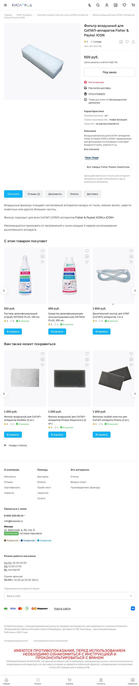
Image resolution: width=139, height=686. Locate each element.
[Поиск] (98, 5)
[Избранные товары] (124, 5)
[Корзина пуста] (133, 5)
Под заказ (109, 72)
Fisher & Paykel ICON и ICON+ (94, 217)
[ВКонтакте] (133, 608)
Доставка (92, 193)
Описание (13, 193)
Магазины (10, 476)
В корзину (13, 331)
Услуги (41, 498)
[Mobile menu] (5, 5)
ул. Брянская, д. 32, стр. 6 (23, 530)
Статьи (75, 476)
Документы (55, 193)
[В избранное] (127, 41)
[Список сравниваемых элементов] (115, 5)
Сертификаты (12, 487)
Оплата (74, 193)
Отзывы (33, 193)
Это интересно (80, 469)
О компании (11, 469)
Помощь (42, 469)
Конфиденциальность (16, 640)
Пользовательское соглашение (50, 640)
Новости (9, 492)
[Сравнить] (121, 41)
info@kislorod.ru (13, 521)
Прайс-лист (44, 487)
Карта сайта (62, 608)
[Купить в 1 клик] (42, 262)
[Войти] (106, 5)
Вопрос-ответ (78, 481)
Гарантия (42, 492)
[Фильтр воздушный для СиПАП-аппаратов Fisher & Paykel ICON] (42, 61)
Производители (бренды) (85, 487)
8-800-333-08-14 (13, 515)
